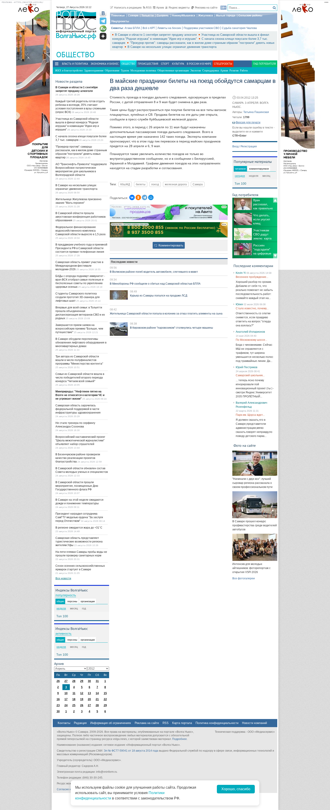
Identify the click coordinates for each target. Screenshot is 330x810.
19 (81, 699)
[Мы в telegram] (103, 21)
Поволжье (118, 15)
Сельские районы (250, 15)
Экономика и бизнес (105, 63)
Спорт (165, 63)
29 (81, 681)
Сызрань (163, 15)
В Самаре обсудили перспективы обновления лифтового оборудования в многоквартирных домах (80, 342)
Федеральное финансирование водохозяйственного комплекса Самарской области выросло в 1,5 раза (80, 231)
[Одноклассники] (138, 197)
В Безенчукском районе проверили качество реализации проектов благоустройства (77, 458)
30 (89, 681)
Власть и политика (75, 63)
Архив (160, 7)
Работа (244, 70)
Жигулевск (205, 15)
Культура (178, 63)
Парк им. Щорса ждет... (250, 414)
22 (105, 699)
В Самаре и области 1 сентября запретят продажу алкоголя (156, 34)
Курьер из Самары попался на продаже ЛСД (158, 295)
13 (89, 693)
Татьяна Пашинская (256, 112)
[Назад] (275, 200)
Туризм (125, 70)
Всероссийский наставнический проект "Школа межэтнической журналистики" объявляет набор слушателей (80, 440)
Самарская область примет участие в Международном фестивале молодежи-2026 (79, 266)
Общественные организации (173, 70)
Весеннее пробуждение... (252, 277)
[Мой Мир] (151, 197)
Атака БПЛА (132, 28)
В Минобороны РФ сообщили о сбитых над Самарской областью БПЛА (155, 283)
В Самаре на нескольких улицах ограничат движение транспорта (172, 47)
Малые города (225, 15)
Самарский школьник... (250, 375)
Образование (112, 70)
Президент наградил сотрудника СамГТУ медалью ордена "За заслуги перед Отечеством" (79, 517)
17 (66, 699)
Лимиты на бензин (169, 28)
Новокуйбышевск (183, 15)
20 (89, 699)
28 (73, 681)
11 (74, 693)
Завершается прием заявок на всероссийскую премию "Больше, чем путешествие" (79, 328)
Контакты (64, 723)
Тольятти (147, 15)
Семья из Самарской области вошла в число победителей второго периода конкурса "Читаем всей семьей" (79, 377)
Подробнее (179, 739)
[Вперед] (275, 255)
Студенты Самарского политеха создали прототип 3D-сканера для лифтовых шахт (77, 297)
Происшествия (148, 63)
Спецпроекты (223, 63)
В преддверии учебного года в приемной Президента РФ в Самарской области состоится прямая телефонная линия (81, 248)
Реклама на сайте (206, 7)
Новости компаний (254, 723)
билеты (140, 184)
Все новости (63, 578)
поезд (155, 184)
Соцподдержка (210, 70)
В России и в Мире (199, 63)
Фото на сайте (244, 445)
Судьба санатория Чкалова (239, 28)
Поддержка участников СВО (201, 28)
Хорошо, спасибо (235, 789)
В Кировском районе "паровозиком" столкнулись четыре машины (171, 327)
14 (97, 693)
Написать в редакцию (128, 7)
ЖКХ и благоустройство (69, 70)
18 (73, 699)
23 (58, 705)
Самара (133, 15)
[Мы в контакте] (103, 13)
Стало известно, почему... (252, 308)
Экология (195, 70)
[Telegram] (144, 197)
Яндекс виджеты (179, 7)
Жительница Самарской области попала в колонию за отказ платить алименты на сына (166, 313)
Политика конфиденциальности (217, 723)
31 (97, 681)
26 (58, 681)
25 (73, 705)
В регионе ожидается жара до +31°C (78, 527)
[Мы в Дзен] (103, 36)
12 (81, 693)
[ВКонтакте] (132, 197)
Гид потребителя (264, 63)
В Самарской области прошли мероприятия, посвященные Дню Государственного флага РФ (76, 486)
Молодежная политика (143, 70)
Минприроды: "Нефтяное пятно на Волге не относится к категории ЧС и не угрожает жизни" (79, 395)
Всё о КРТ (149, 28)
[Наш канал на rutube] (103, 28)
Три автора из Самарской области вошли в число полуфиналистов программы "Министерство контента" (79, 360)
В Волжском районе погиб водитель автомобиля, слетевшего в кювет (154, 271)
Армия (224, 70)
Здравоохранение (93, 70)
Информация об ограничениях (110, 723)
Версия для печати (248, 122)
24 (66, 705)
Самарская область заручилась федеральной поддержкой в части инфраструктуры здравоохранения (78, 409)
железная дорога (176, 184)
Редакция (80, 723)
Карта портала (182, 723)
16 (58, 699)
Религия (234, 70)
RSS (149, 7)
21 (97, 699)
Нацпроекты (120, 21)
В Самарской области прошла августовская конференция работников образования (80, 217)
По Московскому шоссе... (251, 339)
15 (105, 693)
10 (66, 693)
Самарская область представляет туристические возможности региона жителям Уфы (79, 541)
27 (66, 681)
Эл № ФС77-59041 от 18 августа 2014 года (131, 750)
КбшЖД (125, 184)
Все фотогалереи (243, 578)
